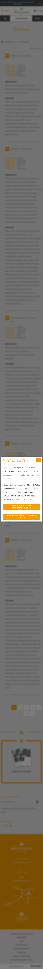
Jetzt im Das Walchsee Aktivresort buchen (21, 507)
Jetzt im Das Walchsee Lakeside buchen (21, 516)
